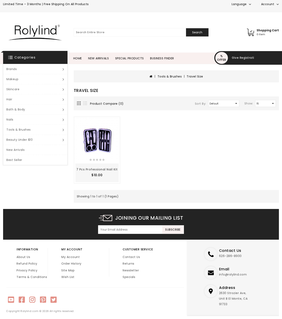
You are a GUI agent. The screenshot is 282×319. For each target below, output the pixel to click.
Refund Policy (27, 264)
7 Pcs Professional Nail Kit (97, 169)
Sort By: (200, 104)
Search (197, 32)
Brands (11, 69)
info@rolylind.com (233, 274)
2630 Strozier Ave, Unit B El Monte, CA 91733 (233, 298)
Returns (128, 264)
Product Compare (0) (107, 104)
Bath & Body (15, 109)
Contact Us (131, 257)
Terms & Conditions (32, 277)
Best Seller (14, 160)
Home (77, 58)
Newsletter (131, 270)
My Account (70, 257)
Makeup (12, 79)
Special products (129, 58)
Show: (248, 103)
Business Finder (162, 58)
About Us (23, 257)
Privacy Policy (27, 270)
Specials (129, 277)
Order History (71, 264)
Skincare (12, 89)
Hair (9, 99)
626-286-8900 (230, 256)
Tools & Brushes (18, 130)
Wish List (68, 277)
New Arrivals (15, 150)
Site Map (68, 270)
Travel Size (195, 76)
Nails (9, 119)
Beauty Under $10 (19, 140)
